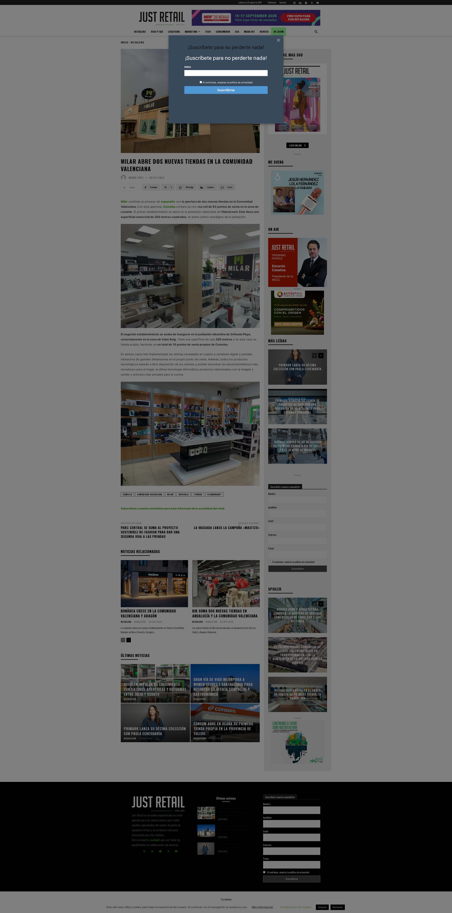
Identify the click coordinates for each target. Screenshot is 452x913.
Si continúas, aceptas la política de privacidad (227, 82)
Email (187, 66)
